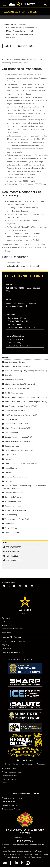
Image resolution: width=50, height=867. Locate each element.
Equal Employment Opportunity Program (21, 464)
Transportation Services (14, 493)
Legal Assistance (11, 455)
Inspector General (9, 779)
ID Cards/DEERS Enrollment (15, 477)
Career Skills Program (13, 497)
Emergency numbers (9, 768)
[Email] (32, 586)
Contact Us (6, 649)
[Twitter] (22, 863)
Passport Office (10, 528)
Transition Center (14, 263)
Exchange (8, 472)
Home (6, 25)
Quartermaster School (11, 805)
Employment (6, 618)
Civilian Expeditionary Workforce (30, 851)
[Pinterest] (20, 586)
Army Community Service (14, 362)
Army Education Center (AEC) (16, 424)
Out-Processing (10, 515)
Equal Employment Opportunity (14, 642)
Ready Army (6, 632)
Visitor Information (10, 776)
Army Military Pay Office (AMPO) (17, 441)
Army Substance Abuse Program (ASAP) (20, 406)
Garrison (22, 25)
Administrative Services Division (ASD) (19, 384)
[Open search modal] (45, 4)
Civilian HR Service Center (15, 410)
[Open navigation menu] (5, 4)
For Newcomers (13, 547)
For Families (12, 556)
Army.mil (25, 613)
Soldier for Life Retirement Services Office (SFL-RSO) (25, 397)
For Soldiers (12, 551)
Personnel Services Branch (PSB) (19, 34)
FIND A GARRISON (25, 841)
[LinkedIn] (14, 586)
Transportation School (11, 809)
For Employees (13, 560)
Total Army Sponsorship (34, 845)
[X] (9, 586)
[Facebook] (4, 586)
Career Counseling (12, 532)
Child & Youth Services (13, 393)
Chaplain (8, 375)
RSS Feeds (6, 645)
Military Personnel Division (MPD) (19, 31)
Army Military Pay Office (29, 162)
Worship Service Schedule (15, 510)
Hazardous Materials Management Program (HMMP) (25, 402)
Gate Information (11, 433)
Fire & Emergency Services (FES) (17, 388)
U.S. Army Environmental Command (15, 854)
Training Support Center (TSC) (16, 519)
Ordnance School (9, 802)
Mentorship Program (12, 501)
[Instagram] (28, 863)
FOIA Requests (10, 419)
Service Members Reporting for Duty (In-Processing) (25, 371)
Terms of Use (7, 625)
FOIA (4, 622)
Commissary (9, 524)
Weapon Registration (13, 506)
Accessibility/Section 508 (12, 629)
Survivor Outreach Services (13, 845)
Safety (4, 783)
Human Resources (9, 851)
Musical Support (11, 468)
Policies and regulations (11, 772)
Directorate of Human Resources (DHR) (22, 28)
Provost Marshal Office (13, 380)
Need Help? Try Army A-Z (11, 637)
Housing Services (11, 446)
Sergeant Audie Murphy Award (17, 366)
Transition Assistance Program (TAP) (19, 450)
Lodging (8, 459)
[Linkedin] (16, 863)
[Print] (26, 586)
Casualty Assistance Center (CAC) (18, 437)
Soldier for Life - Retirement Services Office (24, 266)
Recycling (8, 481)
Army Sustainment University (13, 798)
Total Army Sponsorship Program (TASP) (20, 415)
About (13, 25)
